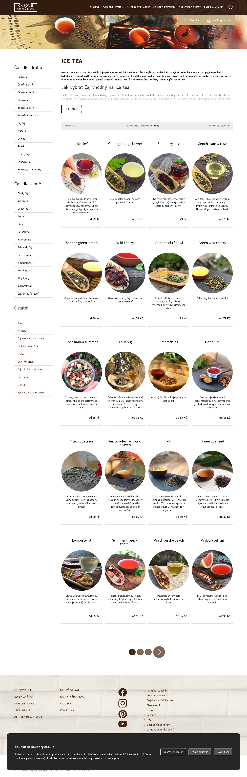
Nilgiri (21, 224)
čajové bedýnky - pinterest (122, 714)
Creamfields (168, 382)
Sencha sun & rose (212, 184)
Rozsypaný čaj (23, 696)
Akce (20, 323)
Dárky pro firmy (189, 7)
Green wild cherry (212, 283)
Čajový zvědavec (70, 690)
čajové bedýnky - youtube (122, 725)
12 (220, 125)
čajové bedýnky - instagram (122, 703)
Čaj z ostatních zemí (28, 293)
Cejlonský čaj (24, 231)
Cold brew (23, 377)
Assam (21, 216)
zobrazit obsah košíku (218, 20)
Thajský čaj (23, 278)
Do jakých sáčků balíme (160, 700)
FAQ (149, 719)
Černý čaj (22, 76)
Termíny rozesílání (157, 690)
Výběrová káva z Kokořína (31, 392)
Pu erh (21, 146)
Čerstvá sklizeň (26, 361)
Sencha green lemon (81, 283)
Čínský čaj (23, 193)
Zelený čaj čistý (26, 107)
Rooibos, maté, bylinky (29, 169)
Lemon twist (81, 581)
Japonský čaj (24, 239)
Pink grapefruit (212, 581)
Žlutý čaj (22, 130)
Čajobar (65, 703)
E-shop (94, 7)
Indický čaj (23, 201)
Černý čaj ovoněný (27, 92)
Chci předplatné (138, 7)
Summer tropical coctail (125, 581)
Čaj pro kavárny (164, 7)
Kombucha (67, 710)
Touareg (125, 382)
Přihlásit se (194, 20)
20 (224, 125)
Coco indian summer (81, 382)
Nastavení (173, 751)
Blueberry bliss (168, 184)
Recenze (151, 715)
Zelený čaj (23, 100)
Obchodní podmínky (158, 724)
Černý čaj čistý (25, 84)
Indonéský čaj (25, 285)
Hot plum (212, 382)
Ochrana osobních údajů (160, 729)
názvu (136, 125)
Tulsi (168, 481)
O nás (150, 710)
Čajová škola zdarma (28, 717)
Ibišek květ (81, 184)
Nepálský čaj (24, 270)
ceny (156, 125)
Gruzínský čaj (24, 255)
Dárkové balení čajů (28, 346)
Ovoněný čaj (24, 161)
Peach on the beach (168, 581)
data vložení (146, 125)
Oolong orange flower (125, 184)
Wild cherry (125, 283)
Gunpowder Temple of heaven (125, 481)
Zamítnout (199, 751)
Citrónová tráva (81, 481)
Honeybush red (212, 481)
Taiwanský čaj (25, 247)
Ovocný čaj (23, 154)
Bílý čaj (21, 123)
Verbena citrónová (168, 283)
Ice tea (21, 384)
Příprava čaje (213, 7)
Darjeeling (23, 208)
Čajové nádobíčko (72, 696)
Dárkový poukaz (25, 703)
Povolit (223, 751)
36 (228, 125)
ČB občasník (153, 705)
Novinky (22, 330)
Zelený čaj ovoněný (28, 115)
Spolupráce (22, 710)
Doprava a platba (156, 695)
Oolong (21, 138)
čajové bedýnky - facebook (122, 692)
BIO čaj (21, 354)
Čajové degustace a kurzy (31, 338)
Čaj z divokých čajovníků (30, 369)
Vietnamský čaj (25, 262)
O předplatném (113, 7)
